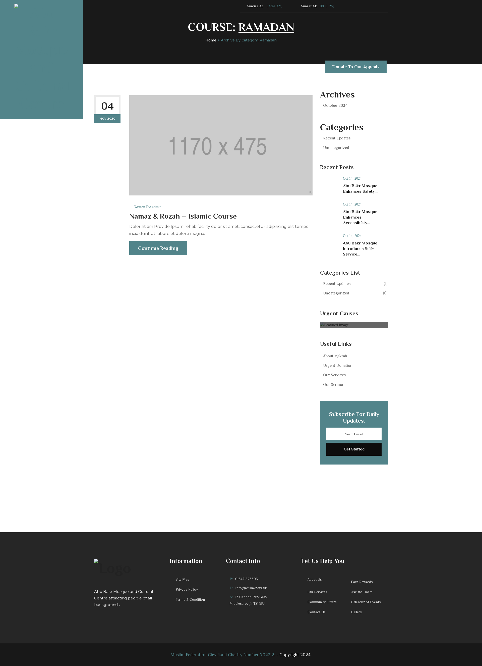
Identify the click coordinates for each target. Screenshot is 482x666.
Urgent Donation (337, 365)
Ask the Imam (362, 592)
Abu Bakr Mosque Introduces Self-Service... (360, 249)
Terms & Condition (190, 599)
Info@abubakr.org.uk (251, 588)
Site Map (182, 579)
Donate (154, 67)
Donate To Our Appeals (356, 66)
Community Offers (322, 602)
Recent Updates (337, 138)
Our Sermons (334, 384)
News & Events (218, 67)
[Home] (128, 567)
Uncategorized (336, 147)
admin (156, 207)
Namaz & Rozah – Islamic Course (183, 216)
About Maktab (335, 356)
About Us (123, 67)
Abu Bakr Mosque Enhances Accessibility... (360, 217)
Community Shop (298, 67)
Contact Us (260, 67)
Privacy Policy (187, 589)
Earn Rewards (362, 582)
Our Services (334, 375)
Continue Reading (158, 248)
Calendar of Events (366, 602)
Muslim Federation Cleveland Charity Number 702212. (223, 654)
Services (180, 67)
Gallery (356, 612)
